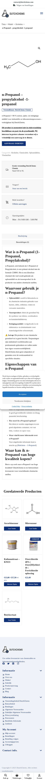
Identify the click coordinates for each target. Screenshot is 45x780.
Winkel (10, 24)
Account (39, 778)
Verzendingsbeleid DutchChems (17, 701)
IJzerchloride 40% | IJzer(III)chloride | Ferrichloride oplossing (32, 566)
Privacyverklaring (27, 406)
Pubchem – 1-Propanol (27, 445)
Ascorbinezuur (11, 523)
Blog (7, 691)
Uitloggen (9, 745)
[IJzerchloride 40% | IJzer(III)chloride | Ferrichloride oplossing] (33, 545)
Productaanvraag (11, 686)
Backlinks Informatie (13, 721)
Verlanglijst (28, 778)
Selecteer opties (12, 584)
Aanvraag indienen (13, 143)
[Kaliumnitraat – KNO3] (12, 545)
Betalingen (9, 707)
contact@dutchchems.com (23, 2)
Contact (8, 689)
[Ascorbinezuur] (12, 509)
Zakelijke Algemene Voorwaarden (18, 712)
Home (7, 674)
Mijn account (10, 733)
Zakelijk (8, 683)
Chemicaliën (23, 153)
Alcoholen (19, 24)
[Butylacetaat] (12, 600)
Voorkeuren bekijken (22, 401)
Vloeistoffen (6, 155)
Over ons (8, 677)
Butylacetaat (10, 615)
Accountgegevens (12, 742)
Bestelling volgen (11, 739)
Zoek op (5, 778)
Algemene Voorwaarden (14, 709)
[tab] (22, 236)
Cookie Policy (16, 406)
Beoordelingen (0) (22, 242)
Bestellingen (9, 736)
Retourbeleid (10, 704)
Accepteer (22, 394)
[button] (39, 48)
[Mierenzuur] (33, 509)
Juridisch (8, 724)
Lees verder (12, 528)
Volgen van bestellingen (24, 5)
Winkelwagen (16, 778)
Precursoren (9, 718)
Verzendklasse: (17, 110)
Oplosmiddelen (34, 153)
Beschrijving (22, 236)
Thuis (4, 24)
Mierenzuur (31, 523)
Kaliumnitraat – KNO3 (12, 560)
